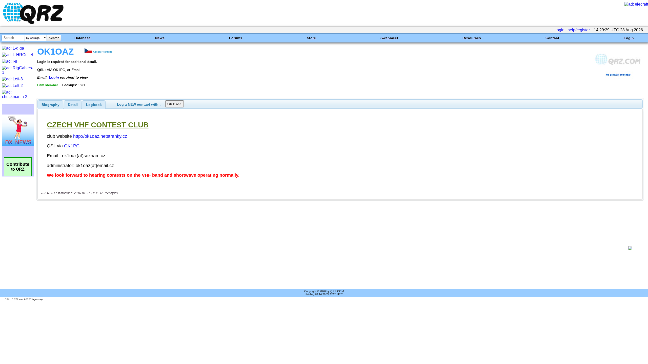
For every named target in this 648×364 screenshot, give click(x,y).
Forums (235, 38)
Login (629, 38)
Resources (471, 38)
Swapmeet (389, 38)
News (160, 38)
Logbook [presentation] (94, 105)
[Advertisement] (330, 248)
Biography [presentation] (50, 105)
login (560, 30)
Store (311, 38)
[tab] (50, 104)
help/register (579, 30)
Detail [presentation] (73, 105)
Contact (552, 38)
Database (82, 38)
